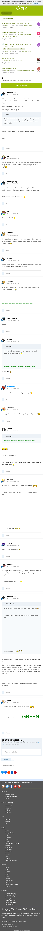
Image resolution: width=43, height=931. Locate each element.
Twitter (7, 786)
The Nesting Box (26, 51)
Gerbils (8, 845)
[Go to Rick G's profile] (38, 33)
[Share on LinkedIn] (12, 772)
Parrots (8, 854)
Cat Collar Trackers (8, 59)
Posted (13, 95)
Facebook (11, 786)
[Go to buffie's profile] (4, 702)
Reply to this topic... (11, 752)
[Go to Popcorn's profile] (4, 234)
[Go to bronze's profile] (4, 259)
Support (8, 808)
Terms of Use (6, 921)
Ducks (7, 841)
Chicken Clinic (28, 25)
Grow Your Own (11, 900)
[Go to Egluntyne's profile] (4, 388)
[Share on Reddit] (8, 772)
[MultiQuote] (3, 148)
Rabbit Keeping (10, 896)
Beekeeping (9, 898)
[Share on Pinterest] (15, 772)
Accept (36, 4)
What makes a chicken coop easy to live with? (16, 23)
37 (22, 49)
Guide (3, 828)
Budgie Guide (10, 833)
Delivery (8, 810)
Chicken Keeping (11, 894)
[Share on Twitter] (2, 772)
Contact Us (9, 806)
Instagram (3, 786)
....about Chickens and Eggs (25, 70)
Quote (8, 148)
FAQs (7, 798)
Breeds (4, 864)
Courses (4, 891)
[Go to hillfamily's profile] (4, 481)
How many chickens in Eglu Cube (12, 33)
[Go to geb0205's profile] (4, 566)
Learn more (29, 3)
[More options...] (39, 93)
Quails (8, 856)
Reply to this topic (21, 85)
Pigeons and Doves (12, 884)
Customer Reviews (11, 796)
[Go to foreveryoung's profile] (4, 94)
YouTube (15, 786)
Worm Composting (11, 860)
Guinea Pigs (9, 848)
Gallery (8, 821)
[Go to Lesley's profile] (4, 544)
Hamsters (9, 850)
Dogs (7, 839)
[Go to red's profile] (4, 157)
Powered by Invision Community (21, 930)
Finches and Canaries (12, 843)
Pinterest (19, 786)
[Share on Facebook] (5, 772)
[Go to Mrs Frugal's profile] (4, 409)
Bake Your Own (10, 904)
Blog (7, 824)
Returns (8, 812)
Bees (7, 831)
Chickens (8, 837)
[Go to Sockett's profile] (38, 69)
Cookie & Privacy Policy (19, 921)
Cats (20, 61)
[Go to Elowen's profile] (38, 24)
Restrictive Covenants (9, 68)
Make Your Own (11, 902)
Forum (8, 819)
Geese (8, 878)
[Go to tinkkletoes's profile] (38, 59)
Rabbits (8, 858)
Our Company (10, 794)
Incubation (9, 852)
